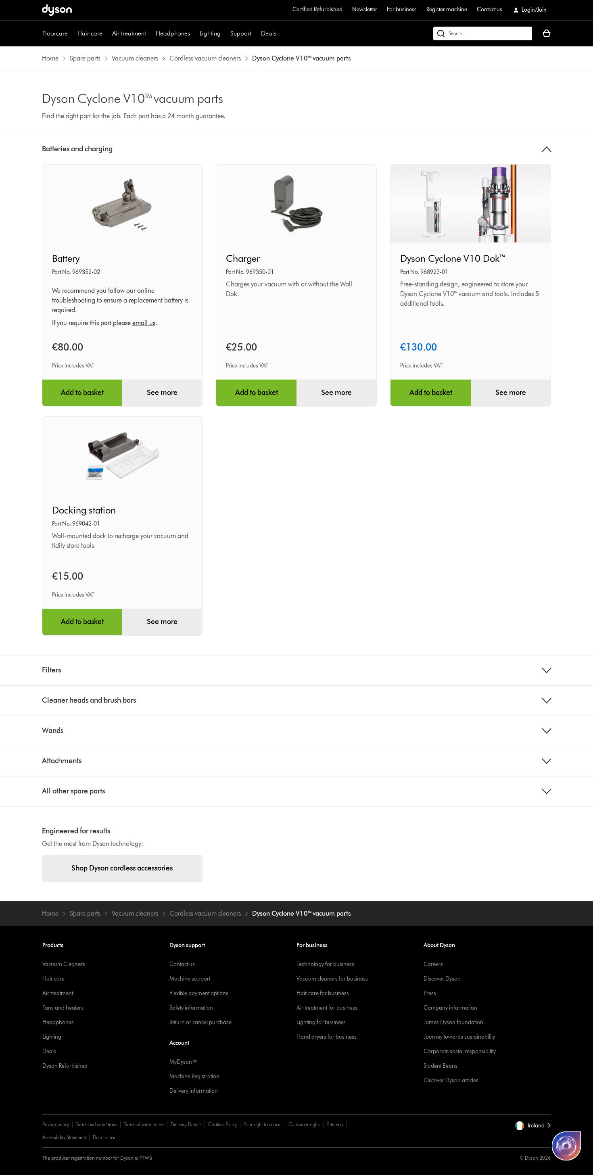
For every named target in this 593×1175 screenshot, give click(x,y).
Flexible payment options (198, 993)
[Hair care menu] (106, 33)
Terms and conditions (96, 1124)
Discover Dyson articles (451, 1080)
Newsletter (364, 9)
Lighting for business (321, 1022)
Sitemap (335, 1124)
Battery (65, 258)
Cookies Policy (222, 1124)
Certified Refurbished (317, 9)
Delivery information (193, 1090)
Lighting (210, 33)
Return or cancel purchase (200, 1022)
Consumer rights (304, 1124)
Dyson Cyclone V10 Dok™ (453, 258)
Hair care (89, 33)
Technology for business (325, 964)
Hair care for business (322, 993)
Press (430, 993)
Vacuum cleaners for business (332, 978)
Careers (433, 964)
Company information (450, 1007)
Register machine (446, 9)
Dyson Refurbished (65, 1065)
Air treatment (129, 33)
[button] (533, 1126)
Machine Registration (194, 1076)
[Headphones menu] (194, 33)
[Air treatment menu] (150, 33)
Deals (268, 33)
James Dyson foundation (453, 1022)
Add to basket (82, 392)
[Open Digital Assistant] (566, 1145)
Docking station (84, 510)
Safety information (191, 1007)
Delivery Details (186, 1124)
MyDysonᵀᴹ (183, 1061)
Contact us (489, 9)
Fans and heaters (63, 1007)
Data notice (104, 1137)
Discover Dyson (442, 978)
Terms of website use (144, 1124)
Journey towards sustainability (459, 1036)
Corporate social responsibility (460, 1051)
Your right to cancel (263, 1124)
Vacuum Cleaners (63, 964)
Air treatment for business (326, 1007)
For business (402, 9)
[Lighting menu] (225, 33)
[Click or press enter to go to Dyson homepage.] (57, 10)
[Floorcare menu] (72, 33)
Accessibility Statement (64, 1137)
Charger (243, 258)
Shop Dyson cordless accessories (122, 868)
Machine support (189, 978)
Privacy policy (55, 1124)
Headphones (173, 33)
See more (162, 392)
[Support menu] (255, 33)
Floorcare (55, 33)
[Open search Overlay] (482, 33)
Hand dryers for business (326, 1036)
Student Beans (440, 1065)
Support (240, 33)
